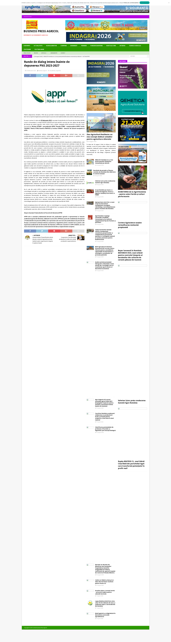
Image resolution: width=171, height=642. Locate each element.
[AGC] (132, 140)
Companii (63, 46)
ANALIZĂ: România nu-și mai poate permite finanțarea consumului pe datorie (104, 161)
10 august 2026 (100, 432)
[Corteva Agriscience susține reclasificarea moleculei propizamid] (132, 211)
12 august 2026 (99, 270)
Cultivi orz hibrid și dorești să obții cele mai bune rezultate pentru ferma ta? (104, 581)
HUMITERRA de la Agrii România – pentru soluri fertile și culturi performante (132, 194)
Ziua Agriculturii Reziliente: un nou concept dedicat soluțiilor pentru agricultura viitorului (99, 136)
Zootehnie (27, 49)
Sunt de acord (144, 2)
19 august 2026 (99, 184)
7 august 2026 (99, 596)
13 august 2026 (99, 241)
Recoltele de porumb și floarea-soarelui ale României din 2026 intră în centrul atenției (104, 172)
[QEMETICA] (132, 114)
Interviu (122, 46)
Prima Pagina (27, 53)
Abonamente (54, 53)
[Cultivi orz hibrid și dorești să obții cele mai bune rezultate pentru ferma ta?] (90, 581)
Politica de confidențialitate (131, 2)
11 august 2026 (99, 422)
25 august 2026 (98, 175)
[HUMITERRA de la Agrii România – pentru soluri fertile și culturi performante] (132, 177)
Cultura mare (39, 49)
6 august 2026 (99, 618)
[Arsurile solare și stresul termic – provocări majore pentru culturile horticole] (90, 592)
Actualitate (38, 46)
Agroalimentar (51, 46)
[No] (169, 3)
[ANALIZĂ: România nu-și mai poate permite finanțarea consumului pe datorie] (90, 161)
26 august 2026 (92, 141)
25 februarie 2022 (31, 71)
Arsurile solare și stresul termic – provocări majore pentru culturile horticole (105, 592)
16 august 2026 (99, 197)
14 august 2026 (99, 224)
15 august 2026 (99, 210)
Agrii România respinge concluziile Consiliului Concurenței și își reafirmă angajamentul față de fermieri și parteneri (105, 219)
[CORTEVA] (132, 88)
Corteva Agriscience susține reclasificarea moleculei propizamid (130, 225)
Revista (36, 53)
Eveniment (73, 46)
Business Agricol (42, 71)
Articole (43, 53)
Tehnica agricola (135, 46)
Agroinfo (27, 46)
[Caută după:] (138, 56)
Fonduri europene (96, 46)
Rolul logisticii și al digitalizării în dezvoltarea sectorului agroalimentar (105, 615)
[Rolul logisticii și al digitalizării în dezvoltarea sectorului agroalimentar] (90, 615)
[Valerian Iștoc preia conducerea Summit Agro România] (90, 182)
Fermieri (84, 46)
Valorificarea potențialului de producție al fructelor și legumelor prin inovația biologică (105, 428)
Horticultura (111, 46)
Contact (63, 53)
